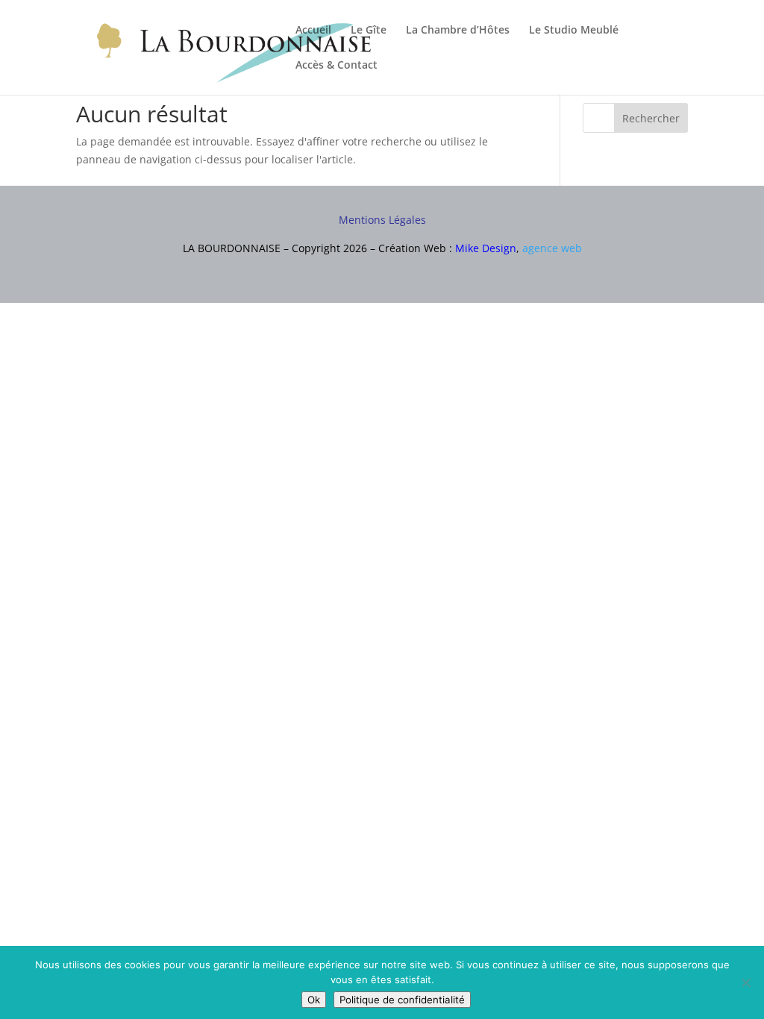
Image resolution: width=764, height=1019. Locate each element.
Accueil (313, 31)
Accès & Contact (336, 66)
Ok (313, 1000)
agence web (552, 248)
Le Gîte (368, 31)
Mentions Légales (382, 220)
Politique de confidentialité (402, 1000)
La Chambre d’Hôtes (458, 31)
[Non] (745, 982)
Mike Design (485, 248)
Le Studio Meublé (574, 31)
